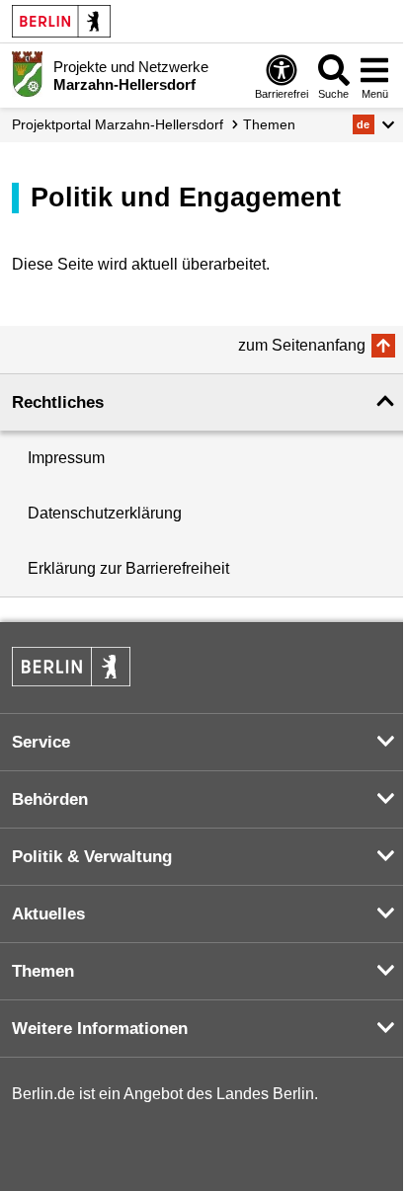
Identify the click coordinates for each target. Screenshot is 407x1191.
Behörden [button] (50, 799)
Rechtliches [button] (58, 402)
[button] (374, 124)
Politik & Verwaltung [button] (92, 856)
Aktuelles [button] (48, 914)
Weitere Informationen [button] (100, 1028)
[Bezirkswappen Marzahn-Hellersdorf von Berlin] (27, 74)
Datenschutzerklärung (105, 513)
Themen (269, 124)
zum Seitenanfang (302, 345)
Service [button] (41, 742)
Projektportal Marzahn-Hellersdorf (117, 124)
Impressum (66, 457)
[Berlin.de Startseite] (61, 21)
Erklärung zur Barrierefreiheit (128, 568)
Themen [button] (43, 971)
